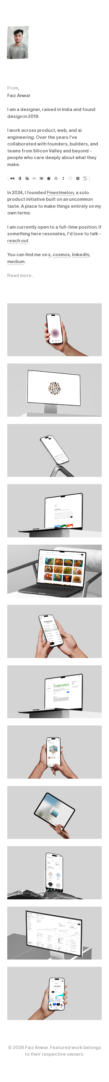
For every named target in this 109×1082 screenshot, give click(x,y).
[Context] (19, 178)
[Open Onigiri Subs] (54, 631)
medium (16, 261)
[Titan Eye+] (85, 178)
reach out (17, 240)
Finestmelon (60, 192)
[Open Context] (54, 510)
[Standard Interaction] (27, 178)
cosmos (61, 254)
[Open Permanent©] (54, 390)
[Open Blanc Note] (54, 330)
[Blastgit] (77, 178)
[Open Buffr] (54, 993)
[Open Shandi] (54, 571)
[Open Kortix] (54, 450)
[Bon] (48, 178)
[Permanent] (12, 178)
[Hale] (70, 178)
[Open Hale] (54, 692)
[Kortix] (41, 178)
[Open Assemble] (54, 812)
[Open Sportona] (54, 933)
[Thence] (63, 178)
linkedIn (80, 254)
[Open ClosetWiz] (54, 872)
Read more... (20, 275)
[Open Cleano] (54, 752)
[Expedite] (34, 178)
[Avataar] (56, 178)
